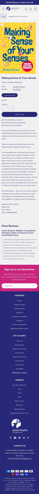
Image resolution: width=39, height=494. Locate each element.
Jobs (19, 389)
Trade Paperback (10, 95)
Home (3, 16)
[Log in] (30, 9)
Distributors (19, 312)
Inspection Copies (19, 304)
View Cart (19, 341)
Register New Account (19, 349)
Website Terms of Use (19, 357)
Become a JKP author (19, 385)
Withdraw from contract (19, 373)
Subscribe (8, 286)
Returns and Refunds (19, 324)
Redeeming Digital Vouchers (19, 328)
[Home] (12, 9)
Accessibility (19, 369)
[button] (3, 8)
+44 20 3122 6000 (13, 458)
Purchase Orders (19, 308)
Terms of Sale (19, 353)
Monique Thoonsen (19, 87)
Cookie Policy (19, 365)
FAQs (19, 397)
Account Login (19, 345)
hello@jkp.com (26, 458)
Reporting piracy (19, 409)
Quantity (4, 104)
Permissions (19, 405)
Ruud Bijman (17, 89)
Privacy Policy (19, 361)
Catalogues (19, 320)
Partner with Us (19, 401)
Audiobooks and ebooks (19, 316)
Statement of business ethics (19, 413)
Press (19, 393)
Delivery (19, 300)
